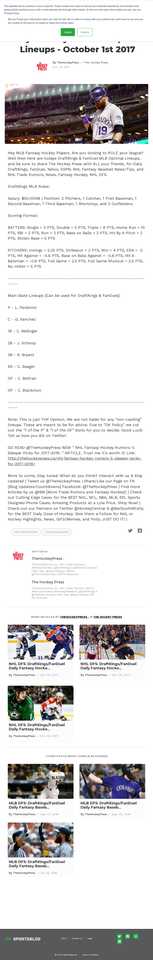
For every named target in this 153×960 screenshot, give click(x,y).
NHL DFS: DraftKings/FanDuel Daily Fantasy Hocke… (37, 666)
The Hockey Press (96, 62)
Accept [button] (68, 32)
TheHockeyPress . (69, 62)
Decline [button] (85, 32)
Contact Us (77, 938)
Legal (89, 938)
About (64, 938)
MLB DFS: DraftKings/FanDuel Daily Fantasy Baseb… (37, 805)
